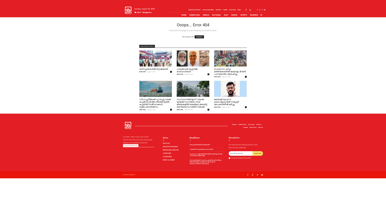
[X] (262, 10)
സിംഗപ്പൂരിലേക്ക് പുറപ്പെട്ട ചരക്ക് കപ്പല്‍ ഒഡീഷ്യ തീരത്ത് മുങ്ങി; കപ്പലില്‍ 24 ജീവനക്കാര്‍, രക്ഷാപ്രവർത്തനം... (155, 103)
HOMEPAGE (199, 37)
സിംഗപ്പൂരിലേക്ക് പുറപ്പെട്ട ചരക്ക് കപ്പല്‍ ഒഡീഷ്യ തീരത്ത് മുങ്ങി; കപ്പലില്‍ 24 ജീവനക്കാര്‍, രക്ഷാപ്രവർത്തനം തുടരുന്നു (205, 162)
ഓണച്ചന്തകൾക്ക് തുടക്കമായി (153, 69)
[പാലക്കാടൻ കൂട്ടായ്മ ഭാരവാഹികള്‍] (193, 58)
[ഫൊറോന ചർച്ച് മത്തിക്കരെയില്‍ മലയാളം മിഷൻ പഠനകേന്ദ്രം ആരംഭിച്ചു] (230, 58)
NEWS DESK (142, 71)
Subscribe (257, 153)
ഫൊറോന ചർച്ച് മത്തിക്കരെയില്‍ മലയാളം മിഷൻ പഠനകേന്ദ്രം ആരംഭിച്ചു (230, 71)
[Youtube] (264, 10)
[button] (250, 9)
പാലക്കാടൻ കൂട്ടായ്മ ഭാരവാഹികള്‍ (187, 70)
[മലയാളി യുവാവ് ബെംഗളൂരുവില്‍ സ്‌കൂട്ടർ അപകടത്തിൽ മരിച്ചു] (230, 89)
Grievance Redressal (130, 145)
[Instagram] (260, 10)
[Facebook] (257, 10)
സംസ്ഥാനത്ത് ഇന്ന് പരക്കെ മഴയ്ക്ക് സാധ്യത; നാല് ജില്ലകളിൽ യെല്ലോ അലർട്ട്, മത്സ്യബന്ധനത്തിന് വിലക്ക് (192, 103)
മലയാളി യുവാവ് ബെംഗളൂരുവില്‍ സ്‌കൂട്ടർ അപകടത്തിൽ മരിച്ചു (226, 102)
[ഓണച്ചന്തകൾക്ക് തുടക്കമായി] (155, 58)
